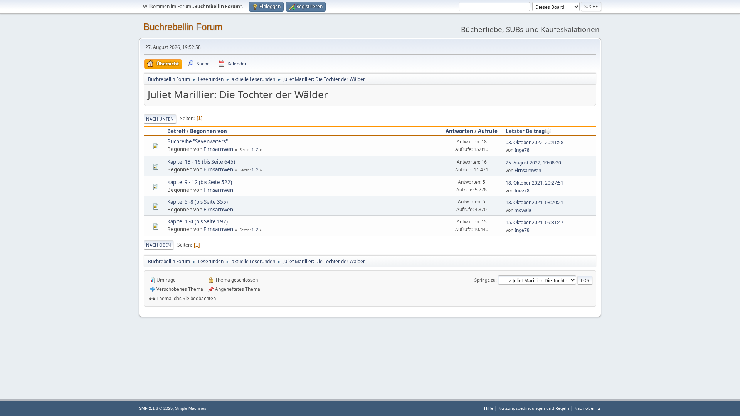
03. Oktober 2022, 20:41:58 (534, 142)
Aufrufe (488, 130)
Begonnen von (208, 130)
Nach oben (158, 245)
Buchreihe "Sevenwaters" (197, 141)
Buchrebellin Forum (182, 27)
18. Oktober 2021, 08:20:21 (534, 202)
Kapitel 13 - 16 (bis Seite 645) (201, 161)
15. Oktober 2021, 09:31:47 (534, 222)
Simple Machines (191, 408)
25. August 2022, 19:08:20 (533, 162)
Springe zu (485, 280)
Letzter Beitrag (525, 130)
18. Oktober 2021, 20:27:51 (534, 182)
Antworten (459, 130)
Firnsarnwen (218, 149)
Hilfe (488, 408)
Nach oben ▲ (587, 408)
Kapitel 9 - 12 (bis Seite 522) (199, 182)
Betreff (176, 130)
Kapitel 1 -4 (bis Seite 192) (197, 221)
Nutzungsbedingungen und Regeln (533, 408)
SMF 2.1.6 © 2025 (156, 408)
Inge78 (522, 150)
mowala (523, 210)
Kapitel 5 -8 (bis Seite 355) (197, 201)
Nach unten (160, 119)
